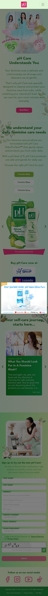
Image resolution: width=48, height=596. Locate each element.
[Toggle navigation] (43, 4)
